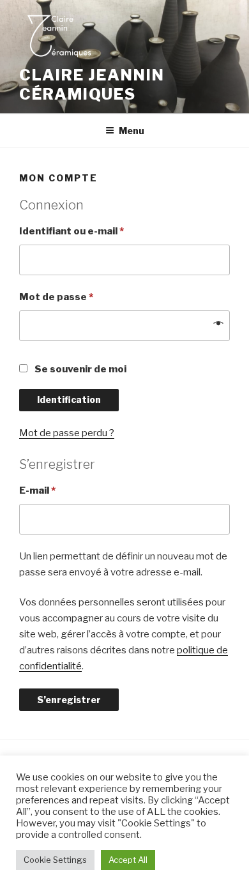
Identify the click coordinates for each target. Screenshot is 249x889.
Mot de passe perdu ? (66, 433)
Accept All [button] (128, 860)
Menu (131, 130)
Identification (69, 399)
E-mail (37, 490)
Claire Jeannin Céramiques (92, 84)
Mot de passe (56, 297)
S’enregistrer (69, 699)
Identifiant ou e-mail (71, 231)
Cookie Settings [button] (55, 860)
